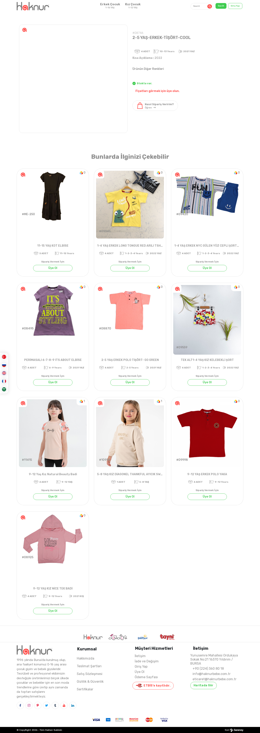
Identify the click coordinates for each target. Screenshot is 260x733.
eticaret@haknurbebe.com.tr (214, 679)
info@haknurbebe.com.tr (212, 674)
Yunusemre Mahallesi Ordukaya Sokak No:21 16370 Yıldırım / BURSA (214, 659)
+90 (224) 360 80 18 (208, 668)
